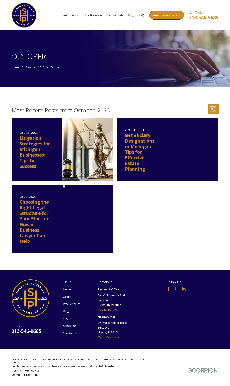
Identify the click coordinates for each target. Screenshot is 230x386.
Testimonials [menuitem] (115, 15)
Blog (66, 311)
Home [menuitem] (63, 15)
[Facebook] (168, 289)
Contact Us (69, 325)
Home (67, 289)
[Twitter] (176, 289)
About (67, 296)
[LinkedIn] (184, 289)
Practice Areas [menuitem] (93, 15)
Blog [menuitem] (131, 15)
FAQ (65, 318)
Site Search (70, 333)
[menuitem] (16, 375)
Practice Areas (71, 304)
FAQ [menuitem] (141, 15)
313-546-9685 (204, 17)
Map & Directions (108, 309)
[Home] (24, 15)
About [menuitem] (76, 15)
